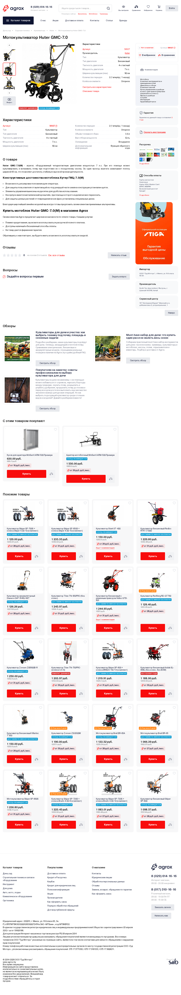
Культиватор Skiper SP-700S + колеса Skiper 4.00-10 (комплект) (22, 530)
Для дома (7, 888)
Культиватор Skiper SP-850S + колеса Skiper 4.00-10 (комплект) (67, 530)
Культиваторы (39, 31)
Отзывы (95, 885)
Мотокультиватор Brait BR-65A (110, 733)
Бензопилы (82, 14)
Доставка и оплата (74, 20)
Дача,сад (7, 31)
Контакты (94, 20)
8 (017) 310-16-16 (163, 889)
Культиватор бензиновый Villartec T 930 (23, 734)
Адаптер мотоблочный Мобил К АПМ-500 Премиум (90, 455)
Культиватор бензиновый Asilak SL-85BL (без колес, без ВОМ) (157, 669)
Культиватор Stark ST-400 (108, 529)
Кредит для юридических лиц (61, 885)
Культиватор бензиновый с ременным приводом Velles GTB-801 (111, 598)
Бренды (123, 20)
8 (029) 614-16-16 (164, 876)
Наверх (171, 313)
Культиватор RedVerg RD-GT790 (156, 596)
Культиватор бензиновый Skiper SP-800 (156, 800)
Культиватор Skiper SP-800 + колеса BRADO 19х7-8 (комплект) (112, 669)
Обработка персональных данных (108, 881)
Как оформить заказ (57, 902)
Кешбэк (51, 881)
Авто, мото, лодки (12, 892)
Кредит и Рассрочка (56, 877)
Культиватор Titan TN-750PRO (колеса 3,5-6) (65, 669)
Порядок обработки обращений (62, 906)
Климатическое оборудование (17, 896)
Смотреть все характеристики (97, 87)
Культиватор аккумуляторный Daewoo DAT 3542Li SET (21, 597)
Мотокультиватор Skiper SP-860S (22, 799)
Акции (55, 20)
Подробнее (144, 195)
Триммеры (104, 14)
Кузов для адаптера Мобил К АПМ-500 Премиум (29, 455)
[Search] (108, 8)
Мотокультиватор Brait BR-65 (154, 733)
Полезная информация (58, 890)
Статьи (109, 20)
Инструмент (8, 884)
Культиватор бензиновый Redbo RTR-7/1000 (156, 530)
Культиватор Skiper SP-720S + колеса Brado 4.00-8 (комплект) (66, 800)
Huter (52, 31)
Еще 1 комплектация (105, 548)
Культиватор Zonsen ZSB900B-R (22, 668)
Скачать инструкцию (155, 132)
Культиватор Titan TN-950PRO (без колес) (68, 597)
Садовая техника (22, 31)
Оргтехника (8, 900)
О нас (43, 20)
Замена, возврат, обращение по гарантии (112, 890)
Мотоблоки (93, 14)
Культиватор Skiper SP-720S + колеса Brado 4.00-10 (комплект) (111, 800)
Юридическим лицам (102, 877)
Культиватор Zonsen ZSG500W (66, 733)
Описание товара (91, 91)
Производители (55, 898)
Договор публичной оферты (60, 910)
